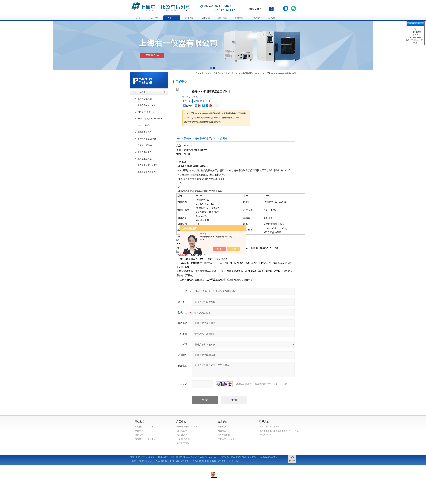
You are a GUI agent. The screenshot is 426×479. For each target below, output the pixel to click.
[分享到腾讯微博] (203, 105)
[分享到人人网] (207, 105)
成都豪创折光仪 (145, 132)
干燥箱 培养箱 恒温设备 (187, 426)
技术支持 (139, 435)
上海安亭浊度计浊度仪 (148, 105)
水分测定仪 (182, 435)
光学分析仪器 (141, 92)
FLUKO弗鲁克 (183, 439)
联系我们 (272, 18)
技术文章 (205, 18)
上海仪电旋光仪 (145, 159)
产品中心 (172, 18)
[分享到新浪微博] (199, 105)
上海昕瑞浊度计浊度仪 (148, 165)
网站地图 (245, 457)
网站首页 (134, 457)
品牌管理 (239, 18)
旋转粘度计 (182, 431)
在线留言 (256, 18)
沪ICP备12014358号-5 (267, 457)
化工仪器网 (236, 457)
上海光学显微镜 (145, 99)
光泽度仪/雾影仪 (145, 145)
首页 (138, 18)
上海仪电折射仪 (145, 152)
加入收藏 (217, 132)
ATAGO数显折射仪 (146, 112)
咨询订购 (193, 132)
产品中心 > (216, 73)
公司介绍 (139, 426)
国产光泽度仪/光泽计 (147, 139)
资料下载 (222, 18)
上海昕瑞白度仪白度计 (148, 172)
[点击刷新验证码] (224, 384)
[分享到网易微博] (210, 105)
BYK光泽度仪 (144, 125)
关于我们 (155, 18)
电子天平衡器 (183, 443)
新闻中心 (188, 18)
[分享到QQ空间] (196, 105)
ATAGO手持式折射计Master (150, 119)
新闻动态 (139, 431)
